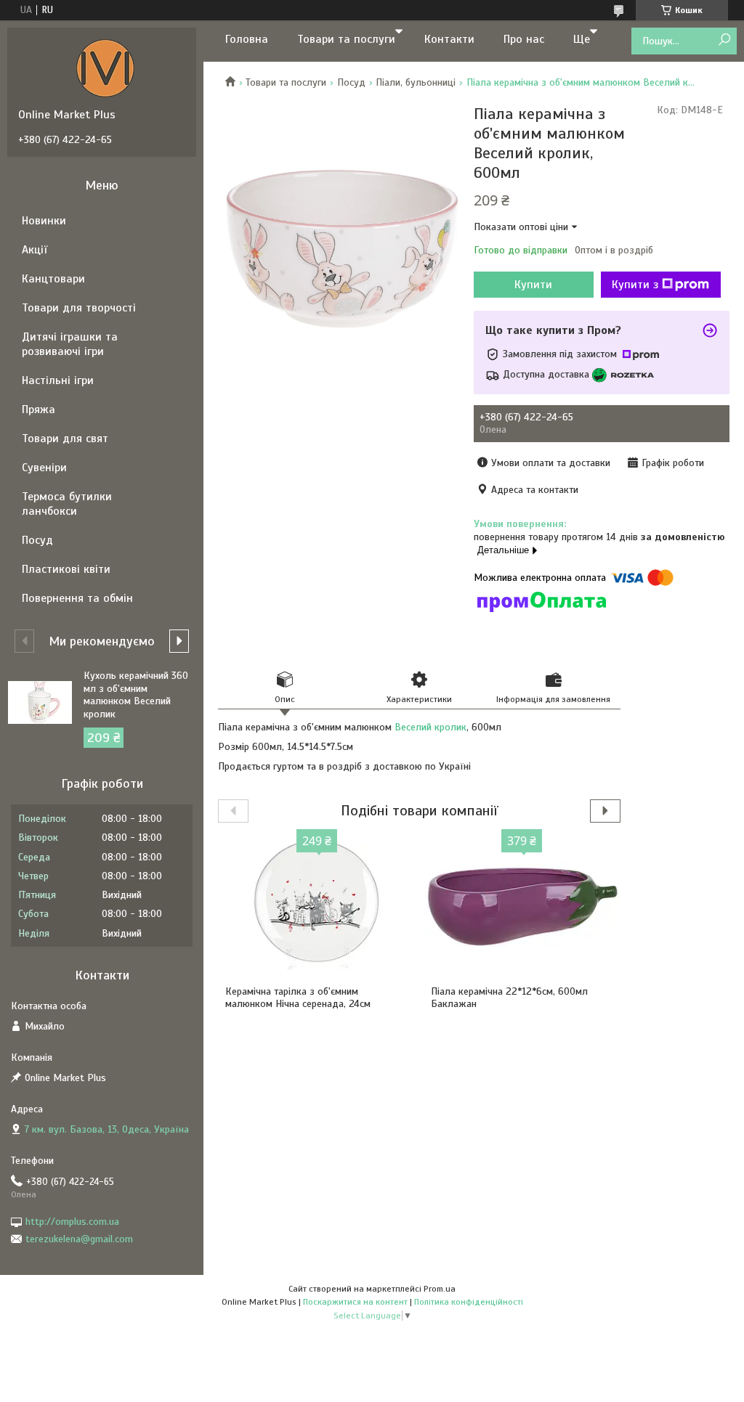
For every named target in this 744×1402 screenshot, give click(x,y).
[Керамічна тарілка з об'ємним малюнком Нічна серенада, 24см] (316, 905)
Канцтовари (53, 279)
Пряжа (38, 409)
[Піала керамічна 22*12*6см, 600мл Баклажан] (522, 905)
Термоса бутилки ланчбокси (67, 503)
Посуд (351, 82)
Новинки (44, 220)
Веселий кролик (430, 727)
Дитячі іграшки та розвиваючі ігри (70, 344)
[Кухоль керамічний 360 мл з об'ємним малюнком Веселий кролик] (40, 702)
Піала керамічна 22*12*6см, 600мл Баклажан (509, 998)
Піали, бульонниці (416, 82)
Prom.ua (440, 1289)
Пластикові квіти (66, 569)
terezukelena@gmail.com (79, 1239)
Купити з (635, 284)
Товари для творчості (79, 308)
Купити (533, 284)
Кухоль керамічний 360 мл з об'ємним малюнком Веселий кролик (136, 694)
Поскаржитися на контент (355, 1302)
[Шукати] (724, 40)
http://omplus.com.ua (72, 1221)
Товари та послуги (346, 39)
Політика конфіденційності (468, 1302)
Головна (246, 39)
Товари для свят (65, 438)
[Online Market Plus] (105, 67)
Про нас (524, 39)
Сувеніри (44, 467)
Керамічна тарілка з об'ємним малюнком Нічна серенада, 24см (298, 998)
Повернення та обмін (77, 598)
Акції (34, 250)
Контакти (449, 39)
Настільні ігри (58, 380)
